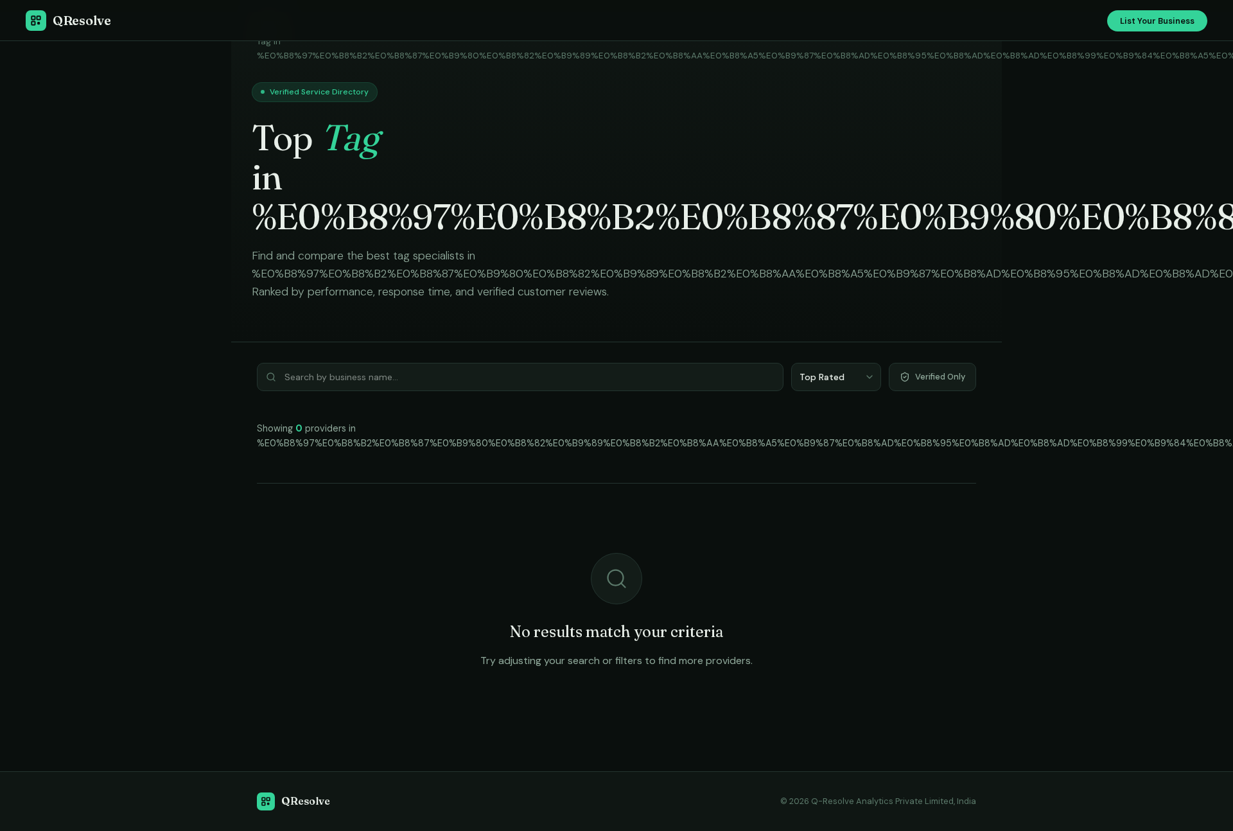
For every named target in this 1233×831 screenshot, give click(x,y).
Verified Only (940, 376)
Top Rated (822, 377)
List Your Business (1157, 20)
